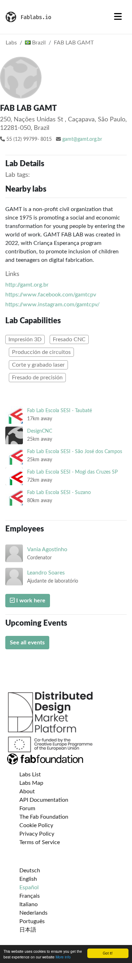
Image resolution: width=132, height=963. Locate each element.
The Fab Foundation (43, 817)
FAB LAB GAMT (74, 43)
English (28, 879)
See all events (27, 642)
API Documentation (43, 800)
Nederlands (33, 913)
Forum (27, 808)
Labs (11, 43)
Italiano (28, 904)
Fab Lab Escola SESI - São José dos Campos (74, 451)
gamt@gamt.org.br (82, 139)
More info (63, 956)
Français (29, 896)
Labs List (30, 774)
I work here (30, 600)
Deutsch (29, 870)
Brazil (38, 43)
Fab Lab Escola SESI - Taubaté (59, 410)
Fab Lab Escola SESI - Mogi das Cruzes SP (72, 472)
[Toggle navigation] (117, 17)
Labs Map (31, 783)
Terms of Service (39, 842)
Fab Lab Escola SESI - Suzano (59, 492)
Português (32, 921)
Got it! (108, 953)
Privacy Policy (36, 834)
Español (29, 887)
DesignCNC (39, 431)
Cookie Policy (36, 825)
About (27, 791)
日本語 (27, 930)
